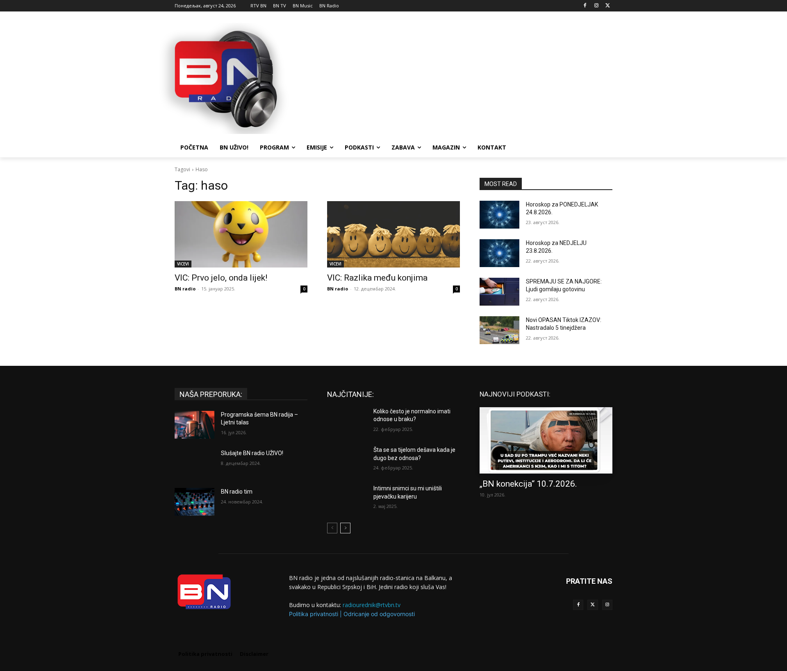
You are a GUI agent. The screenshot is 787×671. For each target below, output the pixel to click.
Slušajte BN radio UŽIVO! (252, 453)
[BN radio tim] (194, 502)
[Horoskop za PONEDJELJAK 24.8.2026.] (499, 215)
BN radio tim (236, 491)
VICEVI (183, 264)
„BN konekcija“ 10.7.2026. (528, 484)
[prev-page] (332, 528)
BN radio (185, 289)
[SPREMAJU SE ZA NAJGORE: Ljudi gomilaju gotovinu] (499, 292)
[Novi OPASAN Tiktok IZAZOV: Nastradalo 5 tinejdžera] (499, 330)
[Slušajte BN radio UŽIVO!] (194, 463)
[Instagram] (596, 6)
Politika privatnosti (313, 613)
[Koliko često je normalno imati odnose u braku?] (347, 421)
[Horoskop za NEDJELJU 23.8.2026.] (499, 253)
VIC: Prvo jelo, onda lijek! (221, 278)
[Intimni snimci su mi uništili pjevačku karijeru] (347, 498)
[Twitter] (592, 605)
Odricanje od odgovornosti (379, 613)
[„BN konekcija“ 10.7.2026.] (546, 440)
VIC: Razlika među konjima (377, 278)
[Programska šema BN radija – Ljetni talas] (194, 425)
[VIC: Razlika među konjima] (393, 234)
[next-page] (345, 528)
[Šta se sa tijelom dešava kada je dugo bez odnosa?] (347, 460)
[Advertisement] (455, 77)
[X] (607, 6)
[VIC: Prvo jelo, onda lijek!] (241, 234)
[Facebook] (585, 6)
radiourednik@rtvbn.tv (371, 605)
